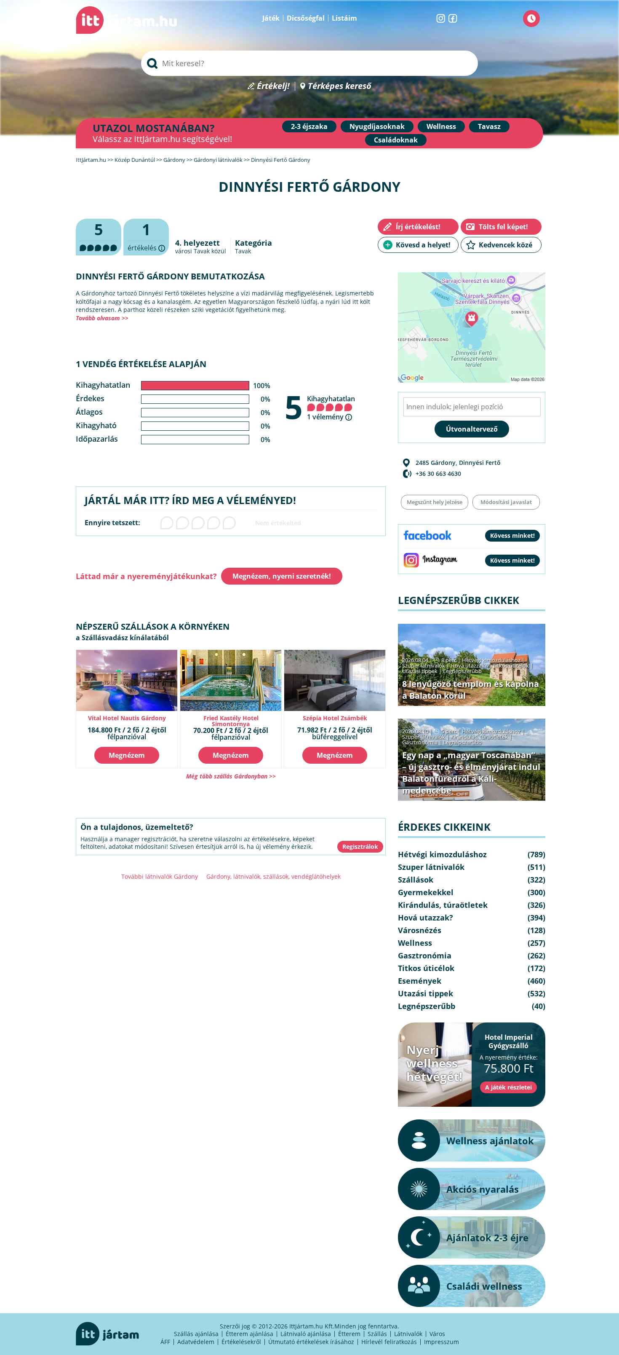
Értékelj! (273, 86)
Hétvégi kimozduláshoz (491, 660)
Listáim (344, 18)
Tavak (243, 251)
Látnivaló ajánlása (305, 1334)
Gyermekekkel (426, 892)
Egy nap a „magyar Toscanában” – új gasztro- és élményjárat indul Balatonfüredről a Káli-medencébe (471, 772)
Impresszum (441, 1342)
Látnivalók (408, 1334)
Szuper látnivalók (423, 665)
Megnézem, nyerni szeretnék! (281, 576)
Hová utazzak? (469, 665)
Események (419, 981)
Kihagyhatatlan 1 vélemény (331, 407)
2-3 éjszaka (309, 126)
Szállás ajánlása (196, 1334)
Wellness (441, 126)
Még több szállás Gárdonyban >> (231, 776)
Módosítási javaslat (506, 502)
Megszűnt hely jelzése (434, 502)
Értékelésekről (241, 1342)
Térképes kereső (339, 86)
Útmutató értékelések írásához (311, 1342)
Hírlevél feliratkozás (389, 1342)
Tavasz (489, 126)
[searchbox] (309, 63)
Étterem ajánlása (249, 1334)
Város (437, 1334)
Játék (271, 18)
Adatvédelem (195, 1342)
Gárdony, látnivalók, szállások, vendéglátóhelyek (273, 876)
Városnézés (419, 930)
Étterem (349, 1334)
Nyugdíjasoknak (377, 126)
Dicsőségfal (306, 18)
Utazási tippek (420, 671)
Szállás (377, 1334)
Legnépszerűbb (462, 671)
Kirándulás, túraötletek (479, 737)
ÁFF (165, 1342)
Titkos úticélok (511, 665)
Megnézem (127, 755)
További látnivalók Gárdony (159, 876)
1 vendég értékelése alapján (141, 364)
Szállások (415, 879)
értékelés (146, 237)
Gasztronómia (420, 742)
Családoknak (396, 140)
